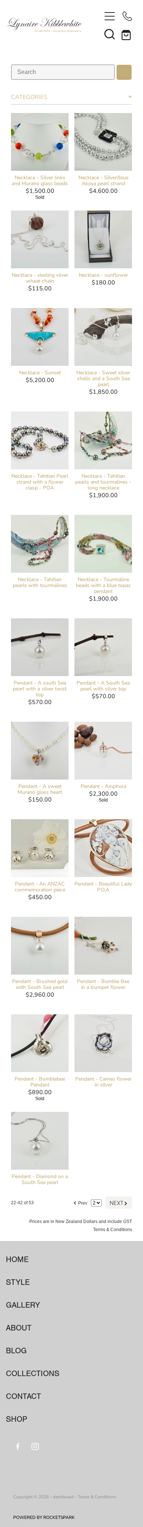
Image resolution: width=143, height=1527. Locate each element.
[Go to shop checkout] (127, 34)
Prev (80, 1202)
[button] (109, 34)
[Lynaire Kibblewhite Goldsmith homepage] (54, 25)
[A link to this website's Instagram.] (35, 1446)
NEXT (119, 1202)
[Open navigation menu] (109, 16)
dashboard (63, 1496)
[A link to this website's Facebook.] (18, 1446)
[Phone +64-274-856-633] (127, 16)
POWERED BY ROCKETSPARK (44, 1517)
